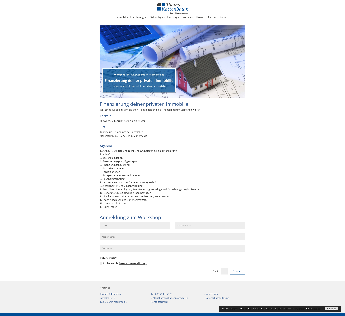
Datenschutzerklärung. (133, 263)
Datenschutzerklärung (217, 297)
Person (200, 17)
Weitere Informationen (314, 309)
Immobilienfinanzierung (130, 17)
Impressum (212, 294)
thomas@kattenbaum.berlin (173, 297)
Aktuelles (187, 17)
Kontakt (224, 17)
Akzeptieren (331, 309)
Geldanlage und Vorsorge (164, 17)
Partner (212, 17)
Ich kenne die (125, 263)
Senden (237, 271)
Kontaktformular (159, 301)
